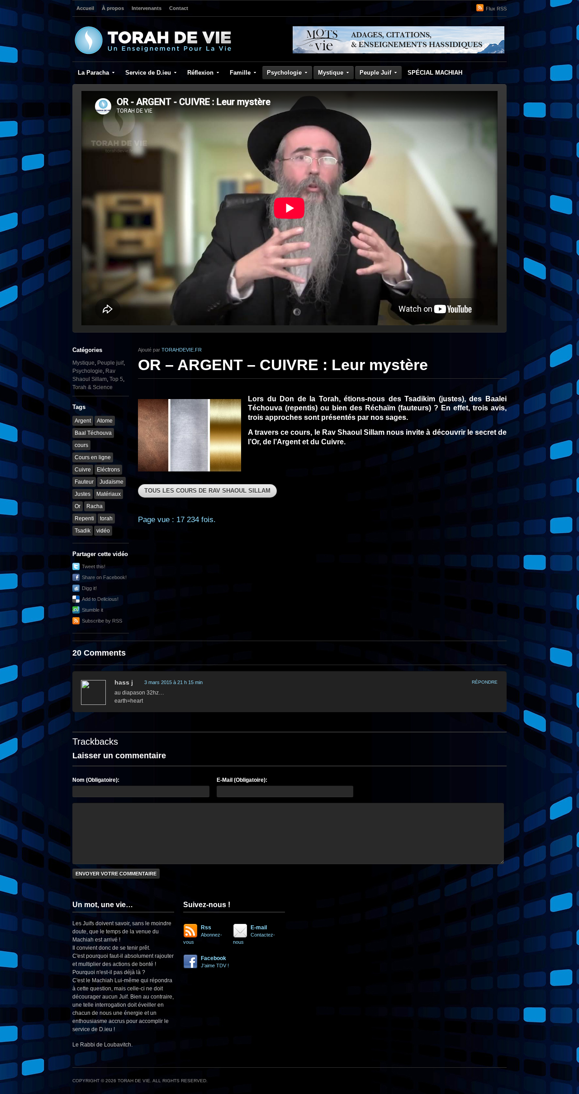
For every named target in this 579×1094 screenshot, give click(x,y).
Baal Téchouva (93, 433)
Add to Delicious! (100, 599)
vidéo (103, 531)
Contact (178, 8)
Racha (94, 506)
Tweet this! (93, 566)
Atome (105, 421)
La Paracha (93, 72)
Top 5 (116, 379)
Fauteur (84, 482)
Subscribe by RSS (102, 620)
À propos (113, 8)
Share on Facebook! (104, 577)
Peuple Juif (375, 72)
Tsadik (82, 531)
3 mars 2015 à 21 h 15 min (173, 682)
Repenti (84, 518)
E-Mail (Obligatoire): (242, 780)
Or (78, 506)
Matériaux (108, 494)
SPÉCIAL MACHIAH (435, 72)
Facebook (215, 961)
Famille (240, 72)
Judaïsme (111, 482)
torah (106, 518)
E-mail (254, 934)
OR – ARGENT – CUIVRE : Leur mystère (283, 364)
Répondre (485, 682)
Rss (202, 934)
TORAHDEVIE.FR (181, 349)
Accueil (85, 8)
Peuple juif (110, 363)
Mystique (330, 72)
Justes (82, 494)
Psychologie (284, 72)
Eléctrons (108, 469)
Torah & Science (92, 387)
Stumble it (92, 610)
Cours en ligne (93, 457)
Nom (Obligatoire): (95, 780)
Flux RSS (496, 8)
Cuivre (83, 469)
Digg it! (89, 588)
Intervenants (146, 8)
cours (81, 445)
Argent (83, 421)
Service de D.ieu (148, 72)
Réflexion (200, 72)
